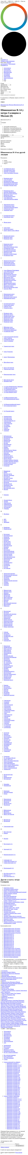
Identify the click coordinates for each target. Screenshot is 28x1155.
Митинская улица (8, 273)
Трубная (6, 747)
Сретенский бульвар (9, 720)
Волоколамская (8, 483)
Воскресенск (13, 1002)
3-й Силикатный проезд (10, 405)
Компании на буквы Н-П (13, 1074)
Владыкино (7, 476)
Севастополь (23, 990)
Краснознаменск (5, 1010)
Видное (8, 1002)
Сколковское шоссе (9, 339)
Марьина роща (8, 591)
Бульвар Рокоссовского (10, 463)
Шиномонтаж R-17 (9, 940)
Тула (15, 993)
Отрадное (6, 639)
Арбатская (6, 429)
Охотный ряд (7, 640)
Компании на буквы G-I (13, 1084)
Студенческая (7, 724)
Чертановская (7, 800)
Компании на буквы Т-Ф (13, 1077)
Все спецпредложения (10, 1055)
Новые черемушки (9, 626)
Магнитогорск (6, 982)
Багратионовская (8, 437)
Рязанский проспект (9, 328)
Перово (6, 654)
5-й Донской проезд (9, 411)
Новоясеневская (8, 625)
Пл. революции (8, 663)
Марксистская (7, 590)
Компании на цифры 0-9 (13, 1094)
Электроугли (16, 1026)
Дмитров (3, 1006)
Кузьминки (7, 564)
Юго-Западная (7, 831)
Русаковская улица (9, 331)
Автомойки (7, 75)
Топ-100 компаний (9, 1058)
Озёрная (6, 632)
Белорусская (7, 446)
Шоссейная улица (8, 362)
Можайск (20, 1014)
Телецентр (6, 738)
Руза (7, 1020)
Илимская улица (8, 238)
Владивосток (5, 973)
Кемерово (16, 977)
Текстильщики (8, 737)
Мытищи (15, 1014)
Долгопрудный (11, 1004)
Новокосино (7, 618)
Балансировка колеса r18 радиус (12, 949)
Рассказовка (7, 686)
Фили (5, 776)
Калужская (6, 534)
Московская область (7, 1000)
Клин (20, 1009)
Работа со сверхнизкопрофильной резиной (15, 892)
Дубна (7, 1006)
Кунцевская (7, 565)
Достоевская (7, 507)
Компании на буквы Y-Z (13, 1093)
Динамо (6, 501)
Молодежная (7, 604)
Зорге (5, 520)
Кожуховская (7, 542)
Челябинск (10, 997)
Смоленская (7, 711)
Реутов (23, 1019)
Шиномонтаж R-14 (9, 935)
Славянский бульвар (9, 710)
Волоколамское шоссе (9, 196)
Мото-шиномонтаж (9, 920)
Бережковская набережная (11, 182)
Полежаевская (7, 667)
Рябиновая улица (8, 327)
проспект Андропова (9, 171)
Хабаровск (5, 996)
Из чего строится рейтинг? (11, 1052)
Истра (20, 1007)
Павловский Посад (6, 1019)
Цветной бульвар (8, 792)
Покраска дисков (8, 906)
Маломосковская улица (10, 280)
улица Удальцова (8, 351)
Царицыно (6, 791)
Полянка (6, 668)
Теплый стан (7, 739)
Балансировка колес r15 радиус (12, 948)
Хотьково (3, 1024)
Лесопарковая (7, 576)
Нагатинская (7, 611)
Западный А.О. (8, 849)
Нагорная (6, 612)
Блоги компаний (8, 1056)
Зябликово (6, 522)
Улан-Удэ (4, 994)
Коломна (10, 1009)
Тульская (6, 748)
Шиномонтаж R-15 (9, 937)
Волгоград (12, 973)
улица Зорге (7, 227)
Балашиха (4, 972)
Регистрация (12, 64)
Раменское (3, 1020)
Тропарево (6, 745)
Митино (6, 601)
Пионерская (7, 660)
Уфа (14, 994)
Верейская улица (8, 195)
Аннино (6, 427)
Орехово (6, 637)
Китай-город (7, 541)
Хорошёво (6, 784)
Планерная (6, 664)
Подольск (13, 1017)
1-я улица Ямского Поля (10, 392)
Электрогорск (4, 1027)
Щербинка (24, 1024)
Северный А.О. (8, 860)
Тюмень (18, 993)
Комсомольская (8, 545)
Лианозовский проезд (9, 265)
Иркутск (13, 976)
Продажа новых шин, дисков (11, 907)
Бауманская (7, 441)
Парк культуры (8, 648)
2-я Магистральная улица (10, 397)
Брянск (13, 972)
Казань (4, 977)
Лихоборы (6, 577)
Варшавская (7, 471)
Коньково (6, 547)
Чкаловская (7, 804)
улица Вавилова (8, 197)
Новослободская (8, 622)
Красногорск (4, 1009)
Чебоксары (5, 997)
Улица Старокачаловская (10, 767)
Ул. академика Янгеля (9, 758)
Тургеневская (7, 749)
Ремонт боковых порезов (10, 893)
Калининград (9, 977)
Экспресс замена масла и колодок (13, 916)
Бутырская (6, 465)
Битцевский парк (8, 451)
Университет (7, 769)
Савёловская (7, 700)
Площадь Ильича (8, 665)
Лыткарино (7, 1013)
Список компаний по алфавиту (12, 1062)
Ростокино (6, 692)
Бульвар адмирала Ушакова (11, 460)
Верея (2, 1003)
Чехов (7, 1024)
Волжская (6, 482)
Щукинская (7, 821)
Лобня (2, 1013)
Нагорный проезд (8, 295)
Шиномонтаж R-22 (9, 947)
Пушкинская (7, 678)
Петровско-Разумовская (10, 657)
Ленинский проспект (9, 263)
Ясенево (6, 838)
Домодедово (4, 1004)
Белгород (3, 1002)
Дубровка (6, 508)
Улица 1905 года (8, 759)
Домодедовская (8, 505)
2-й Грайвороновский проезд (11, 399)
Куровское (3, 1011)
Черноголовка (13, 1024)
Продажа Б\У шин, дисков (11, 909)
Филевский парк (8, 774)
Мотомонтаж (7, 895)
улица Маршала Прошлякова (11, 270)
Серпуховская (7, 709)
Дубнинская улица (9, 208)
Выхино (6, 489)
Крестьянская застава (9, 557)
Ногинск (3, 1016)
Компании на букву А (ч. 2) (14, 1065)
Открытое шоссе (8, 308)
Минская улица (8, 281)
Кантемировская (8, 535)
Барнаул (9, 972)
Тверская (6, 734)
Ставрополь (7, 992)
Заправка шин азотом (9, 912)
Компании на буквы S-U (13, 1090)
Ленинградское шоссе (9, 260)
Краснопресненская (9, 552)
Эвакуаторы (7, 76)
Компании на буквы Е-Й (13, 1070)
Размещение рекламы (9, 1051)
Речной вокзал (7, 688)
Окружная (6, 633)
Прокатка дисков (8, 919)
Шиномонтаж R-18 (9, 941)
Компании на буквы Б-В (13, 1067)
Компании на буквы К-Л (13, 1072)
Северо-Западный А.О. (10, 862)
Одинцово (17, 1016)
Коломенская (7, 544)
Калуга (13, 1011)
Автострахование (8, 78)
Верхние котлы (8, 474)
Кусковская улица (8, 255)
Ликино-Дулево (15, 1013)
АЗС (5, 79)
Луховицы (10, 1014)
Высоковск (7, 1003)
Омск (3, 986)
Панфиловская (8, 647)
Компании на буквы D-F (13, 1083)
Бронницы (21, 1000)
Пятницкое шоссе (8, 314)
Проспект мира (8, 675)
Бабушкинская (7, 436)
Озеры (6, 1017)
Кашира (20, 1010)
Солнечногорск (17, 1020)
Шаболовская (7, 810)
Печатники (7, 658)
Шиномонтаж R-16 (9, 938)
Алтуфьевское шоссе (9, 168)
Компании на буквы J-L (13, 1086)
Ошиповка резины (9, 887)
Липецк (4, 980)
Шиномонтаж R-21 (9, 945)
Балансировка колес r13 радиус (12, 930)
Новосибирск (11, 985)
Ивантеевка (15, 1007)
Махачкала (13, 982)
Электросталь (9, 1026)
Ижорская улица (8, 237)
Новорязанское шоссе (9, 298)
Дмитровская (7, 503)
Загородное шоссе (8, 229)
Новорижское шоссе (9, 294)
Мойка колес (7, 914)
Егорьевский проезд (9, 215)
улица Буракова (8, 179)
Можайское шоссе (8, 286)
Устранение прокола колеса (11, 889)
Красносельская (8, 554)
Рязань (12, 989)
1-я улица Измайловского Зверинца (13, 386)
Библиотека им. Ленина (10, 450)
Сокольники (7, 716)
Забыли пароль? (5, 1147)
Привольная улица (9, 317)
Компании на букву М (13, 1073)
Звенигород (4, 1007)
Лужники (6, 583)
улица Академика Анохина (11, 173)
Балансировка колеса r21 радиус (12, 954)
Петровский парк (8, 655)
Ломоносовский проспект (11, 580)
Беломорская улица (9, 181)
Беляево (6, 447)
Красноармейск (14, 1010)
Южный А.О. (7, 875)
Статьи (5, 1059)
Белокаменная (7, 444)
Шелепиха (6, 811)
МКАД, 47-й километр (10, 276)
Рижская (6, 689)
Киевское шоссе (8, 245)
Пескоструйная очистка (10, 904)
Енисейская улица (8, 217)
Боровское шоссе (8, 178)
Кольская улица (8, 252)
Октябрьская (7, 635)
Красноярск (10, 979)
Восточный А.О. (8, 844)
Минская (6, 600)
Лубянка (6, 582)
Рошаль (11, 1020)
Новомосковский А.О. (10, 854)
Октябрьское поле (8, 636)
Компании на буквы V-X (13, 1091)
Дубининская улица (9, 206)
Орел (9, 1017)
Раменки (6, 685)
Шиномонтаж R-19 (9, 942)
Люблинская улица (9, 262)
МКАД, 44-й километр (10, 284)
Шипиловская (7, 813)
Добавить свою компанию (8, 61)
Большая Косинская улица (11, 184)
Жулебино (6, 514)
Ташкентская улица (9, 346)
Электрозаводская (8, 826)
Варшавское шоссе (9, 190)
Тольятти (7, 993)
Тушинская (7, 751)
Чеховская (6, 802)
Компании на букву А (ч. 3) (14, 1066)
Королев (24, 1007)
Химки (21, 1023)
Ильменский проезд (9, 236)
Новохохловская (8, 624)
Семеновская (7, 707)
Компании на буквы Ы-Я (13, 1080)
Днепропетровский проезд (11, 207)
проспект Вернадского (10, 192)
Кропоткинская (8, 558)
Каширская (7, 538)
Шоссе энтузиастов (9, 814)
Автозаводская (8, 418)
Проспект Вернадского (10, 674)
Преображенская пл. (9, 671)
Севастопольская (8, 704)
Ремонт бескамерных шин (11, 890)
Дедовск (11, 1006)
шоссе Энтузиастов (9, 367)
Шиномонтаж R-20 (9, 944)
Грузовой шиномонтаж (10, 897)
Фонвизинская (8, 777)
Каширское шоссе (8, 244)
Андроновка (7, 426)
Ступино (12, 1021)
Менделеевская (8, 598)
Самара (4, 990)
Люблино (6, 585)
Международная (8, 597)
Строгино (6, 723)
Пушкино (18, 1017)
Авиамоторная (8, 416)
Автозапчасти (7, 70)
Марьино (6, 593)
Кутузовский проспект (10, 249)
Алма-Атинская (8, 423)
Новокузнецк (4, 985)
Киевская (6, 540)
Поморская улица (8, 320)
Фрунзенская (7, 778)
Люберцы (23, 1011)
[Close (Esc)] (1, 1153)
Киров (20, 977)
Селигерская (7, 706)
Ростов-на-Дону (6, 989)
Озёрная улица (8, 306)
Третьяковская (7, 744)
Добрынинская (8, 504)
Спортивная (7, 719)
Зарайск (9, 1007)
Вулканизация (7, 910)
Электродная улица (9, 369)
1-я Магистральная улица (10, 390)
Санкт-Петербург (10, 990)
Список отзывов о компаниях (11, 1096)
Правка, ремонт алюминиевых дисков (14, 902)
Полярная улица (8, 313)
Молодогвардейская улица (11, 287)
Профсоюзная (7, 677)
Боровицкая (7, 454)
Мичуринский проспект (10, 274)
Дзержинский (19, 1004)
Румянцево (7, 693)
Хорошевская (7, 785)
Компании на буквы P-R (13, 1089)
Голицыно (18, 1003)
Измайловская (7, 529)
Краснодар (4, 979)
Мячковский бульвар (9, 278)
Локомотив (7, 579)
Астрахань (4, 970)
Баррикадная (7, 440)
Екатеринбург (5, 975)
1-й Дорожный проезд (9, 389)
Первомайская (7, 653)
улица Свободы (8, 338)
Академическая (8, 419)
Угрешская (6, 756)
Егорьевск (17, 1006)
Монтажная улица (8, 277)
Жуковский (23, 1006)
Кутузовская (7, 568)
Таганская (6, 732)
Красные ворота (8, 555)
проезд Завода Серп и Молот (11, 230)
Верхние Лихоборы (9, 475)
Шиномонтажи (8, 72)
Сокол (5, 713)
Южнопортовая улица (9, 374)
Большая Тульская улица (10, 185)
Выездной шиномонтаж (10, 896)
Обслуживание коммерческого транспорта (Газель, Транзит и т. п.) (15, 899)
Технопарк (6, 741)
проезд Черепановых (9, 357)
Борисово (6, 453)
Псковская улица (8, 321)
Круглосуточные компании (11, 957)
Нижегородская (8, 615)
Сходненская (7, 727)
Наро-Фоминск (10, 1016)
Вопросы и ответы (9, 1049)
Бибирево (6, 448)
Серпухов (7, 1021)
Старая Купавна (19, 1021)
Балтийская (7, 438)
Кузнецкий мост (8, 562)
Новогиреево (7, 616)
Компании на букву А (12, 1063)
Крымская (6, 561)
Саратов (17, 990)
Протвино (14, 1019)
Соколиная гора (8, 714)
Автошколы (7, 73)
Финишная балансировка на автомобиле (14, 917)
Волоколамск (20, 1002)
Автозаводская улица (9, 170)
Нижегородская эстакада (10, 297)
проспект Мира (8, 288)
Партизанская (7, 651)
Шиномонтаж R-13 (9, 934)
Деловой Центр (8, 500)
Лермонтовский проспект (10, 575)
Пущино (19, 1019)
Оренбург (7, 986)
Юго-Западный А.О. (9, 876)
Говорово (6, 494)
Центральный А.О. (9, 868)
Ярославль (4, 999)
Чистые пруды (7, 803)
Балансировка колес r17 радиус (12, 931)
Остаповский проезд (9, 303)
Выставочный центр (9, 488)
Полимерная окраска (9, 903)
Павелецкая (7, 646)
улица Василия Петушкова (11, 199)
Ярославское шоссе (9, 379)
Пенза (3, 987)
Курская (6, 566)
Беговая (6, 443)
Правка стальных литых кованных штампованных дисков (13, 922)
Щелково (3, 1026)
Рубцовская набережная (10, 330)
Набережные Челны (7, 983)
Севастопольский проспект (11, 336)
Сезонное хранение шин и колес (12, 913)
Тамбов (12, 1023)
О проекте (6, 1048)
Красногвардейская (9, 551)
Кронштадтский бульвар (10, 254)
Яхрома (10, 1027)
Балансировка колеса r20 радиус (12, 952)
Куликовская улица (9, 248)
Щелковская (7, 819)
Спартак (6, 717)
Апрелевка (16, 1000)
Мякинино (6, 605)
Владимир (13, 1003)
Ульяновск (10, 994)
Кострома (18, 1011)
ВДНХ (5, 472)
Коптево (6, 548)
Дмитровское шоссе (9, 204)
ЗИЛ (5, 519)
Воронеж (17, 973)
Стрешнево (7, 721)
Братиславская (7, 458)
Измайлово (7, 527)
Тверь (3, 993)
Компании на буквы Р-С (13, 1076)
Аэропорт (6, 430)
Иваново (4, 976)
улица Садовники (8, 341)
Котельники (7, 549)
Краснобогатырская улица (11, 247)
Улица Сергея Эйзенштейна (11, 765)
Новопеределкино (8, 621)
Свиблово (6, 703)
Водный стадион (8, 478)
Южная (6, 833)
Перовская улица (8, 319)
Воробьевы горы (8, 485)
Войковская (7, 479)
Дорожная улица (8, 210)
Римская (6, 691)
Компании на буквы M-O (13, 1087)
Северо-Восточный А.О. (10, 861)
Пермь (7, 987)
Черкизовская (7, 799)
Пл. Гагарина (7, 661)
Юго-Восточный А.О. (9, 873)
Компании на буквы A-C (13, 1082)
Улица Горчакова (8, 762)
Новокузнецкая (8, 619)
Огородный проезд (9, 305)
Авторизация (4, 64)
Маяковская (7, 594)
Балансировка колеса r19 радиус (12, 951)
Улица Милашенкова (9, 763)
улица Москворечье (9, 271)
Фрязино (17, 1023)
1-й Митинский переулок (10, 388)
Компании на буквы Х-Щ (13, 1079)
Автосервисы (7, 68)
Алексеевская (7, 422)
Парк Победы (7, 650)
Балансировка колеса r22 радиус (12, 955)
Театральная (7, 735)
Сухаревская (7, 726)
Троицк (8, 1023)
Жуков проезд (7, 222)
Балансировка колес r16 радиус (12, 928)
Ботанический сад (8, 457)
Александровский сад (9, 420)
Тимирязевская (8, 742)
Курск (14, 979)
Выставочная (7, 486)
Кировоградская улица (10, 251)
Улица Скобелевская (9, 766)
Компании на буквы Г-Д (13, 1069)
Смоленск (3, 1023)
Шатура (19, 1024)
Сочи (2, 992)
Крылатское (7, 559)
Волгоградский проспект (10, 193)
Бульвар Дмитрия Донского (11, 461)
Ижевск (9, 976)
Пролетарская (7, 672)
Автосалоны (7, 69)
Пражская (6, 670)
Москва (9, 62)
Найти (2, 102)
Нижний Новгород (18, 983)
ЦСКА (5, 793)
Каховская (6, 537)
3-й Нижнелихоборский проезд (12, 404)
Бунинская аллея (8, 464)
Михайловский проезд (10, 283)
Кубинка (8, 1011)
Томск (12, 993)
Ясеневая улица (8, 381)
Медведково (7, 596)
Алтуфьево (7, 425)
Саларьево (6, 702)
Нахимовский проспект (10, 614)
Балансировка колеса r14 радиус (12, 932)
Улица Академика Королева (11, 760)
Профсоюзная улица (9, 316)
